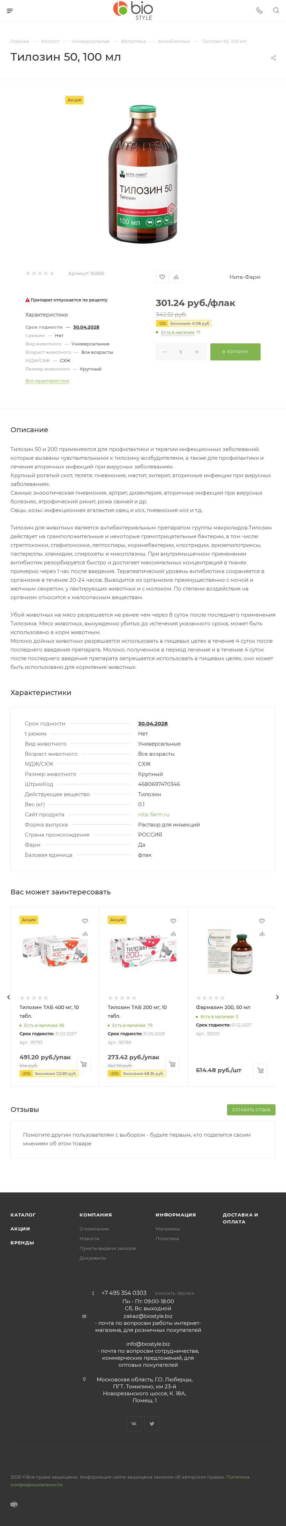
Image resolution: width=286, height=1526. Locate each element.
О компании (94, 1228)
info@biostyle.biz (148, 1344)
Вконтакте (134, 1423)
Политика (167, 1238)
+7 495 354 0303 (123, 1293)
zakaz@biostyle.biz (148, 1316)
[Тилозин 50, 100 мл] (143, 174)
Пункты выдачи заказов (108, 1248)
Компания (96, 1215)
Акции (20, 1228)
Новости (89, 1238)
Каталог (23, 1215)
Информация (176, 1215)
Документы (93, 1258)
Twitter (151, 1423)
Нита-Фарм (245, 277)
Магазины (168, 1228)
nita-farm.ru (154, 814)
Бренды (22, 1242)
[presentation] (9, 997)
